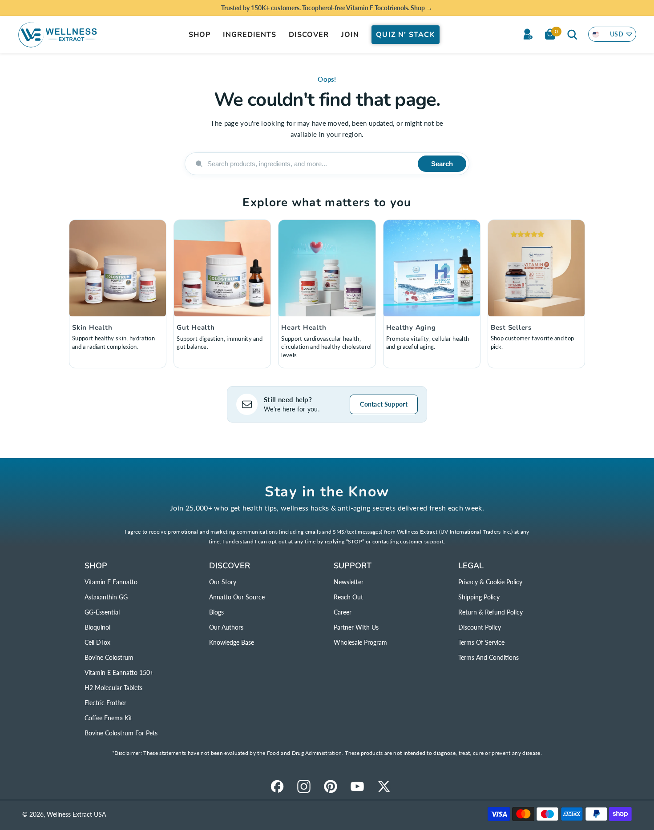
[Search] (572, 34)
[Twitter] (384, 786)
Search (442, 164)
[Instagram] (304, 786)
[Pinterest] (330, 786)
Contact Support (384, 404)
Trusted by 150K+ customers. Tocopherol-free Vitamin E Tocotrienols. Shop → (326, 8)
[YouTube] (357, 786)
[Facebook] (277, 786)
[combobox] (309, 164)
